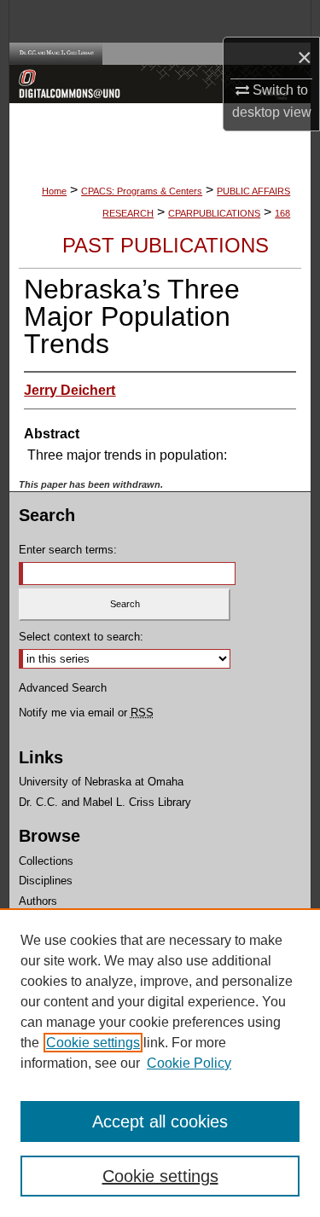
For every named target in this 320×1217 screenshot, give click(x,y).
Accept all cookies (160, 1121)
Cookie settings (93, 1042)
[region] (160, 1062)
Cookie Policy (189, 1063)
